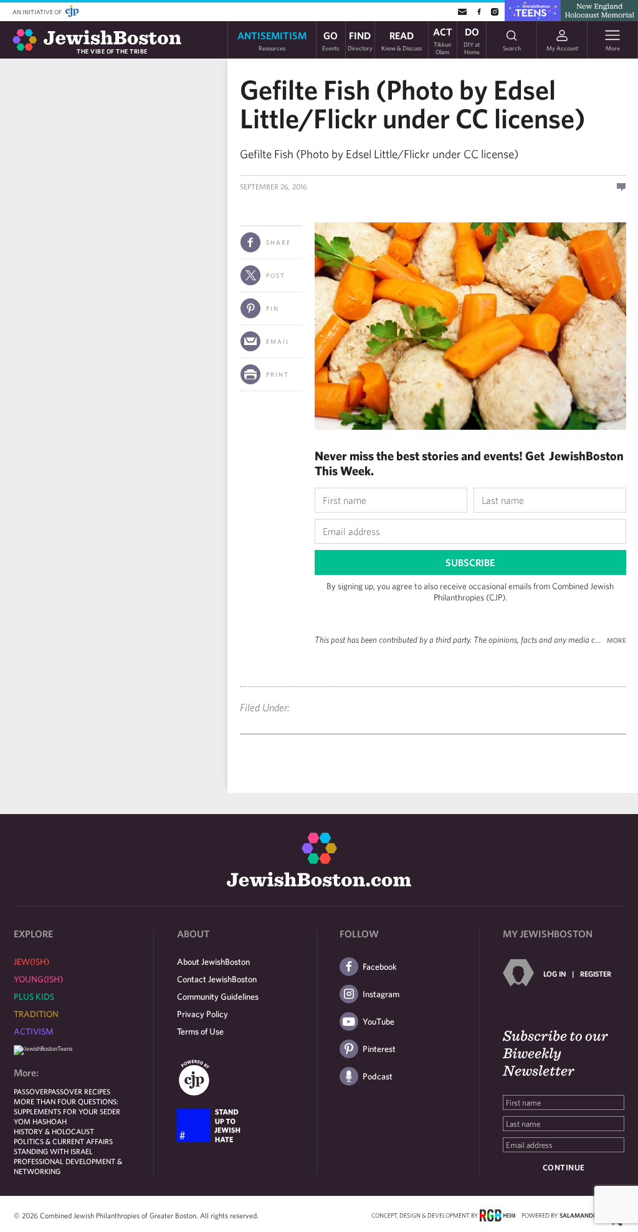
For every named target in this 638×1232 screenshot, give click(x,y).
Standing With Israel (53, 1151)
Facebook (380, 967)
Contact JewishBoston (217, 979)
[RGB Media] (497, 1214)
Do (472, 39)
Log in (554, 973)
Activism (34, 1031)
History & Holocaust (54, 1131)
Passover (31, 1091)
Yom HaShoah (40, 1121)
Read (401, 40)
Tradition (36, 1014)
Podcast (378, 1076)
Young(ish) (38, 979)
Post (275, 275)
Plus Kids (34, 997)
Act (442, 39)
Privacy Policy (202, 1014)
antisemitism (272, 40)
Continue (564, 1167)
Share (278, 242)
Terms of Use (200, 1031)
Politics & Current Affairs (63, 1141)
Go (330, 40)
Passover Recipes (79, 1091)
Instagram (381, 994)
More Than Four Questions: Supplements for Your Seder (67, 1106)
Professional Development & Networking (68, 1166)
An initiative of (37, 12)
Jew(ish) (31, 962)
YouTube (378, 1021)
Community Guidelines (218, 997)
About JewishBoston (213, 962)
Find (360, 40)
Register (595, 973)
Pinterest (379, 1049)
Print (277, 374)
